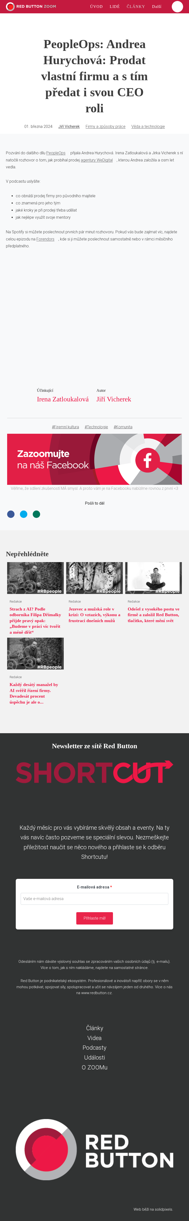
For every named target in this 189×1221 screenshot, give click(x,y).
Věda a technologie (148, 126)
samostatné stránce (131, 967)
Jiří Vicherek (69, 126)
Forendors (45, 239)
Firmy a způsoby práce (106, 126)
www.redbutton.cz (96, 993)
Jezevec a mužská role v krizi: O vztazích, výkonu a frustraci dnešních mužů (94, 615)
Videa (94, 1038)
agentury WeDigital (97, 160)
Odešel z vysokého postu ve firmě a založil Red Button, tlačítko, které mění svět (153, 615)
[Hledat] (177, 6)
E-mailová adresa (93, 887)
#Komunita (123, 427)
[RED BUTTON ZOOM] (31, 6)
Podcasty (94, 1047)
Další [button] (157, 6)
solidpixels (163, 1209)
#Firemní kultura (65, 427)
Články (94, 1028)
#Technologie (96, 427)
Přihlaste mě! (95, 918)
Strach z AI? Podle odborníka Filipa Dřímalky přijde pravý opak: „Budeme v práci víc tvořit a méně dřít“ (35, 621)
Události (94, 1057)
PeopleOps (55, 153)
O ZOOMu (95, 1067)
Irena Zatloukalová (63, 399)
